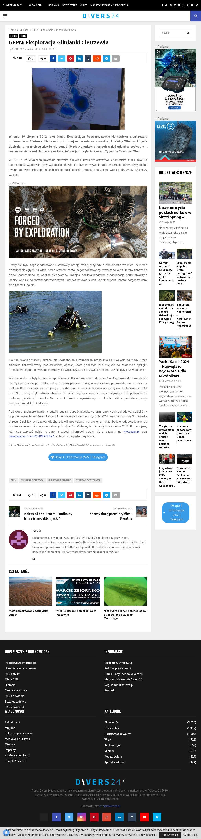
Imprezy (10, 750)
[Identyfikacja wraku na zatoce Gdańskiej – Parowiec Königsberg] (167, 295)
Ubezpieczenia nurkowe (20, 668)
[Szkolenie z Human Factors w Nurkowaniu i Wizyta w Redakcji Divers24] (184, 459)
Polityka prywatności (117, 668)
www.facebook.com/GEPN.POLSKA (31, 436)
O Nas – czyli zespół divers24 (123, 674)
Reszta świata (113, 756)
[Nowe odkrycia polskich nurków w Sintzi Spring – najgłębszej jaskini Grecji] (175, 193)
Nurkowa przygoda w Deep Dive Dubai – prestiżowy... (184, 435)
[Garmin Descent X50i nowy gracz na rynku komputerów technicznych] (167, 254)
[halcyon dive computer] (175, 110)
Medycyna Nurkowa (17, 739)
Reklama (53, 5)
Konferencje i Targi (17, 755)
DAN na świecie (14, 696)
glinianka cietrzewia (32, 480)
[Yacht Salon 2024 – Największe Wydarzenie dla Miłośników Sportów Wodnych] (175, 347)
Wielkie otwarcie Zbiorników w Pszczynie (76, 613)
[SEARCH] (188, 33)
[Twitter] (69, 817)
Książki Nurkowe (15, 761)
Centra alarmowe (16, 690)
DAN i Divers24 (14, 707)
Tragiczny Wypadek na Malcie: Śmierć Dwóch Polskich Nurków (167, 437)
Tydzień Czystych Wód (88, 480)
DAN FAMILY (12, 674)
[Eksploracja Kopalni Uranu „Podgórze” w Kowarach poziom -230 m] (184, 254)
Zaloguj (36, 5)
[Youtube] (144, 817)
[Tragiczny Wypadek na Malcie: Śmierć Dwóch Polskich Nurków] (167, 417)
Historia (10, 685)
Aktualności (12, 722)
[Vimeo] (157, 817)
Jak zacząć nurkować (18, 733)
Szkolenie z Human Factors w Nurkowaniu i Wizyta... (184, 475)
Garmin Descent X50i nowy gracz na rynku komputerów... (166, 273)
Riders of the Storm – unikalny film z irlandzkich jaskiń (48, 516)
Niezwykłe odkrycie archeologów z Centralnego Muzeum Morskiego (125, 614)
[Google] (106, 817)
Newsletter (69, 5)
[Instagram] (81, 817)
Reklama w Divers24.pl (118, 662)
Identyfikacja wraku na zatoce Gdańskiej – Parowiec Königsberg (166, 313)
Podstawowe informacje (20, 662)
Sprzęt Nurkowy (114, 762)
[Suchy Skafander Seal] (78, 257)
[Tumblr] (132, 817)
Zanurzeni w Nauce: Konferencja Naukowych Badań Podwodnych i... (184, 317)
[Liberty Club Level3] (175, 160)
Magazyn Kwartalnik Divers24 (109, 5)
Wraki (108, 739)
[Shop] (158, 5)
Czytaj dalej (190, 835)
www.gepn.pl (131, 431)
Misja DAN (11, 679)
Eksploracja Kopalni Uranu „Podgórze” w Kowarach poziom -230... (184, 273)
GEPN (15, 49)
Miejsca (13, 36)
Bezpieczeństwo (15, 701)
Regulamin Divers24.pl (118, 685)
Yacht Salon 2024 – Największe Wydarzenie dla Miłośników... (174, 369)
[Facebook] (56, 817)
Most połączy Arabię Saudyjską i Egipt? (29, 613)
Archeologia (112, 745)
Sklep (83, 5)
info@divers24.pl (109, 805)
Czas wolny (111, 728)
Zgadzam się (170, 834)
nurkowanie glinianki (59, 480)
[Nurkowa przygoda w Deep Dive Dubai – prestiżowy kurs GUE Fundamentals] (184, 417)
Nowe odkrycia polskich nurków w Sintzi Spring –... (175, 213)
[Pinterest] (94, 817)
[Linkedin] (119, 817)
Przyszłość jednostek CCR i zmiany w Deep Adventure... (167, 477)
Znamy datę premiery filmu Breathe (110, 516)
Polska (23, 36)
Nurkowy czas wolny (117, 733)
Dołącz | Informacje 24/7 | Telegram (80, 457)
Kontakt (109, 690)
